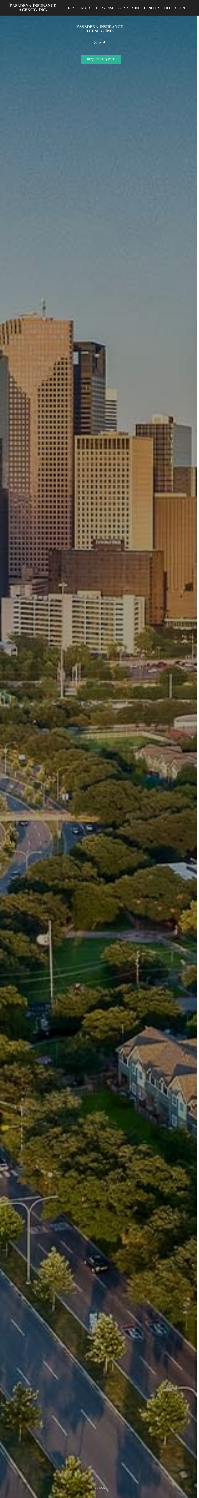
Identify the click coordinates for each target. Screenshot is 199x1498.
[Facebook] (104, 42)
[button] (71, 8)
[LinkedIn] (100, 42)
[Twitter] (95, 42)
